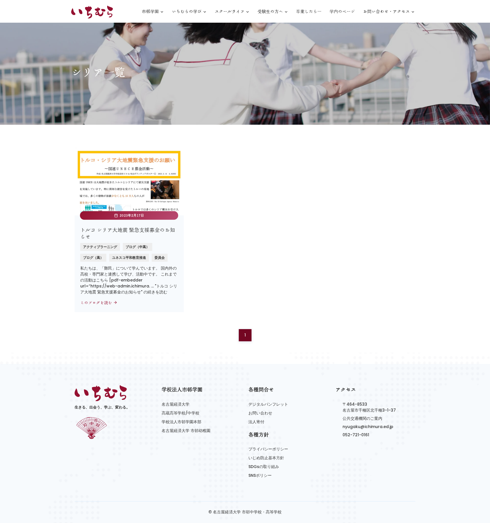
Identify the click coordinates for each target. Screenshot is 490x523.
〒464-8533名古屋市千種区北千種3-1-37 (369, 407)
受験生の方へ (270, 12)
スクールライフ (229, 12)
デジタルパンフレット (268, 404)
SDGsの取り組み (263, 466)
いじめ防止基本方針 (266, 458)
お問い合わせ (260, 413)
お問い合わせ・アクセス (386, 12)
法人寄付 (256, 422)
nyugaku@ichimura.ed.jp (368, 426)
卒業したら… (309, 11)
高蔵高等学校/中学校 (180, 413)
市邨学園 (150, 12)
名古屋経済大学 (175, 404)
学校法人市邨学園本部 (181, 422)
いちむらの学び (187, 12)
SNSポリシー (260, 475)
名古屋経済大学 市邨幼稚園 (186, 430)
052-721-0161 (356, 435)
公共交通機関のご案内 (362, 418)
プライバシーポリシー (268, 449)
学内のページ (342, 11)
